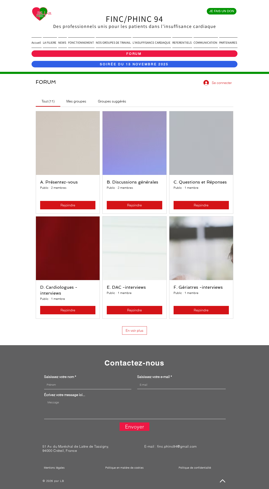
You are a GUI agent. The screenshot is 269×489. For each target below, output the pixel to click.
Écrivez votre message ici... (64, 394)
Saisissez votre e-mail (153, 376)
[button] (50, 42)
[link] (48, 101)
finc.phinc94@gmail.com (177, 446)
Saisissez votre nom (59, 376)
